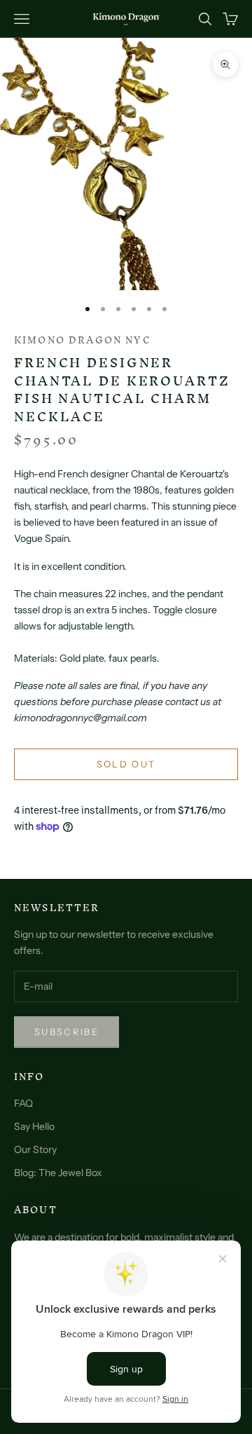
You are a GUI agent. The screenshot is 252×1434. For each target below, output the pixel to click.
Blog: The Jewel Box (58, 1172)
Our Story (35, 1149)
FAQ (23, 1103)
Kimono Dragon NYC (82, 340)
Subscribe (66, 1031)
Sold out (126, 764)
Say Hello (34, 1126)
